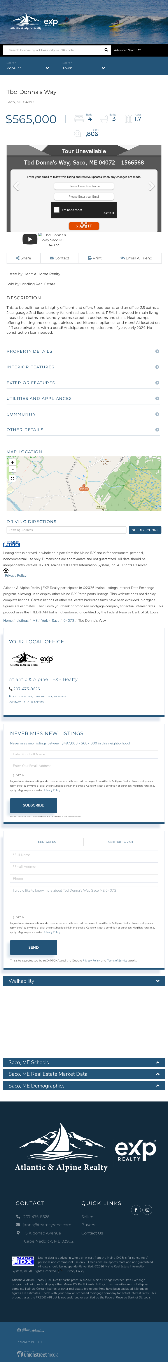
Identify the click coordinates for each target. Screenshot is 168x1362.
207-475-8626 (26, 689)
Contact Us (17, 702)
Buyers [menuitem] (88, 1224)
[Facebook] (136, 1210)
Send (33, 947)
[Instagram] (147, 1210)
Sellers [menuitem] (87, 1216)
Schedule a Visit (120, 842)
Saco (56, 620)
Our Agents (36, 702)
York (44, 620)
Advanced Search (125, 50)
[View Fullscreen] (12, 478)
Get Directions (145, 530)
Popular (14, 68)
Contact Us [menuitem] (92, 1233)
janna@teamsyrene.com (47, 1224)
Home (7, 620)
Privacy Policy (15, 575)
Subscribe (33, 805)
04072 (68, 620)
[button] (106, 50)
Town (67, 68)
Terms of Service (117, 961)
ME (35, 620)
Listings (22, 620)
